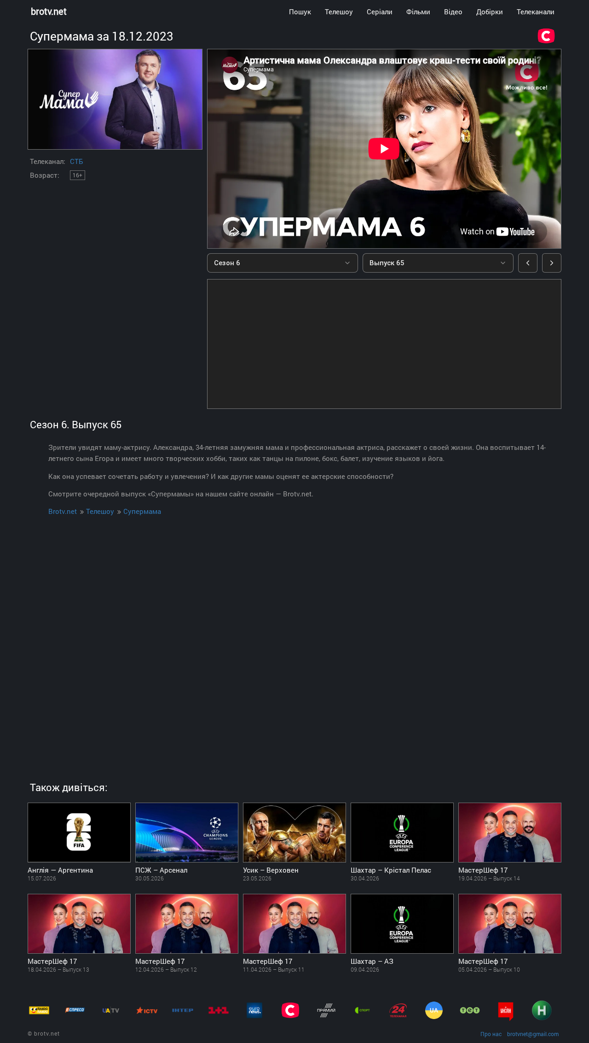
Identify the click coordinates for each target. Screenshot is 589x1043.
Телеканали (535, 11)
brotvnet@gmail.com (533, 1033)
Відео (453, 11)
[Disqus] (294, 640)
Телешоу (339, 11)
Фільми (418, 11)
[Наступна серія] (551, 263)
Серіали (380, 11)
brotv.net (49, 11)
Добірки (489, 11)
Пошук (300, 11)
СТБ (76, 161)
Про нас (491, 1033)
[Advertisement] (384, 344)
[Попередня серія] (527, 263)
